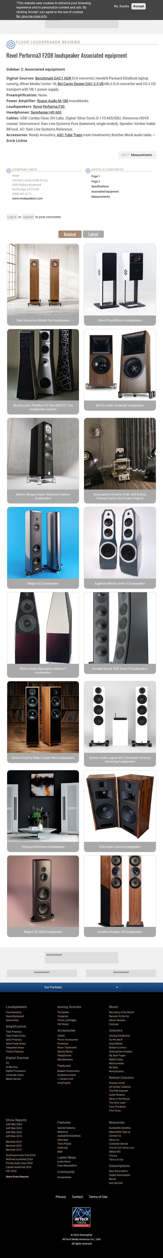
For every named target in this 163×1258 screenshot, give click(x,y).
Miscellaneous (65, 1059)
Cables (61, 1035)
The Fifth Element (118, 1090)
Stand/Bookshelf (15, 1016)
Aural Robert (115, 1043)
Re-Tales (113, 1067)
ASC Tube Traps (69, 135)
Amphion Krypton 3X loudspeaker (120, 932)
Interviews (62, 1139)
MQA (60, 1151)
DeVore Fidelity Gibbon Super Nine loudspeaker (43, 758)
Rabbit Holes (116, 1059)
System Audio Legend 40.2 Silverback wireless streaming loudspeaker (120, 759)
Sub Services (116, 1183)
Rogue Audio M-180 (52, 101)
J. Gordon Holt (65, 1079)
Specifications (100, 186)
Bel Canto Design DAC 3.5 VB (81, 84)
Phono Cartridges (66, 1020)
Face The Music (117, 1106)
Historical (62, 1147)
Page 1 (95, 176)
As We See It (115, 1039)
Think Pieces (64, 1143)
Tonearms (62, 1016)
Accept (138, 6)
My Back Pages (117, 1055)
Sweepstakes (64, 1177)
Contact (77, 1197)
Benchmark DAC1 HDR (53, 78)
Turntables (63, 1012)
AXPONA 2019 (14, 1136)
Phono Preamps (14, 1051)
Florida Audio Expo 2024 (19, 1163)
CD (7, 1063)
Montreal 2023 (14, 1141)
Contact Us (115, 1135)
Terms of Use (116, 1159)
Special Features (66, 1128)
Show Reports (16, 1120)
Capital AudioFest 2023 (18, 1167)
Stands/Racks (64, 1051)
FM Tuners (63, 1024)
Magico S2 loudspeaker (43, 583)
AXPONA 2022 (14, 1132)
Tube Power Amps (15, 1035)
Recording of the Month (121, 1012)
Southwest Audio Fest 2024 (21, 1155)
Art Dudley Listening (120, 1087)
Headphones (64, 1055)
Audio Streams (117, 1094)
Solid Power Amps (16, 1043)
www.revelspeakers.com (27, 198)
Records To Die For (119, 1016)
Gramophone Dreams (120, 1051)
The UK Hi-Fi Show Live (121, 1147)
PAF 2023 (11, 1171)
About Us (114, 1139)
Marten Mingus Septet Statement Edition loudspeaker (43, 496)
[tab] (70, 234)
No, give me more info (31, 16)
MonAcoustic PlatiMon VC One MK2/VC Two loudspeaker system (43, 407)
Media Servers (13, 1079)
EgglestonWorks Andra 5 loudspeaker (120, 583)
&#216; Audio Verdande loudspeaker (120, 405)
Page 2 (95, 181)
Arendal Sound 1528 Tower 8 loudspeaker (119, 669)
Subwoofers (12, 1020)
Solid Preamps (14, 1039)
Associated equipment (105, 191)
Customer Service (118, 1143)
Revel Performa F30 (48, 106)
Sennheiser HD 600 (46, 112)
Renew (112, 1179)
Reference (62, 1132)
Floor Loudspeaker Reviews (48, 42)
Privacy (113, 1155)
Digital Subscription (119, 1175)
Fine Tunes (115, 1110)
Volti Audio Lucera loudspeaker (120, 847)
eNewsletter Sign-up (119, 1132)
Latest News (66, 1157)
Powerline (62, 1043)
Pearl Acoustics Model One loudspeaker (43, 320)
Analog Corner (117, 1083)
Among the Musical (119, 1035)
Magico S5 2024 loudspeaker (43, 932)
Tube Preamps (13, 1031)
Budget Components (68, 1071)
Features (113, 1024)
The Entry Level (117, 1102)
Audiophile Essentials (69, 1135)
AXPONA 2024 (14, 1124)
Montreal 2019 (14, 1149)
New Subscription (118, 1171)
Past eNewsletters (67, 1165)
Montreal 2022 (14, 1145)
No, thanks (121, 6)
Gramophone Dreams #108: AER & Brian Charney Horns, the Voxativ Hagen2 (119, 496)
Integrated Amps (15, 1047)
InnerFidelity (64, 1083)
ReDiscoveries (116, 1063)
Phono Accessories (67, 1039)
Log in (12, 217)
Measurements (142, 155)
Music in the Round (119, 1098)
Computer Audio (15, 1075)
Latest (93, 234)
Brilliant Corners (117, 1047)
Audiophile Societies (120, 1128)
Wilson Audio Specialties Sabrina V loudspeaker (43, 670)
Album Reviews (117, 1020)
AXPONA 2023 (14, 1128)
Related (70, 234)
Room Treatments (67, 1047)
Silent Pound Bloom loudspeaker (120, 320)
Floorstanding (13, 1012)
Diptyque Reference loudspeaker (43, 847)
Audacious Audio (66, 1075)
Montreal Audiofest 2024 (19, 1159)
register (28, 217)
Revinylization (116, 1071)
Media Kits (114, 1151)
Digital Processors (15, 1071)
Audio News (63, 1161)
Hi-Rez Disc (12, 1067)
